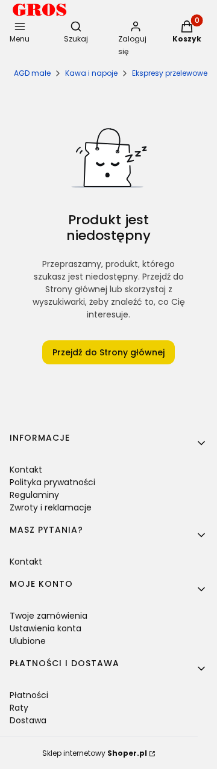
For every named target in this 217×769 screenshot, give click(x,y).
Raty (19, 708)
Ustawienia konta (45, 628)
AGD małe (32, 73)
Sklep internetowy (94, 753)
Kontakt (26, 470)
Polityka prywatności (52, 482)
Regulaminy (34, 495)
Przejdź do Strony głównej (108, 352)
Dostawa (28, 720)
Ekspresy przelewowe (169, 73)
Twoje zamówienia (48, 616)
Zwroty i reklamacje (51, 507)
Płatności (29, 695)
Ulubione (28, 641)
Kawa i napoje (91, 73)
